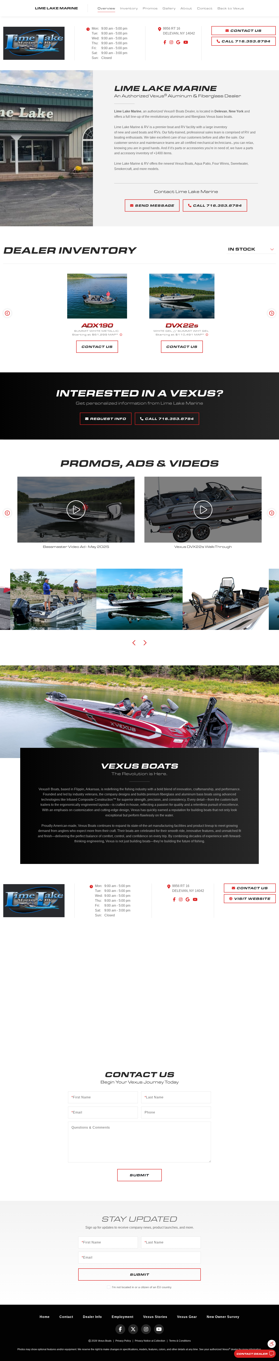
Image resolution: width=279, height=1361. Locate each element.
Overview (106, 8)
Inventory (129, 8)
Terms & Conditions (180, 1340)
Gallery (169, 8)
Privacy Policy (123, 1340)
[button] (272, 1344)
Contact (205, 8)
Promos (150, 8)
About (186, 8)
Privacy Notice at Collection (150, 1340)
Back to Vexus (231, 8)
